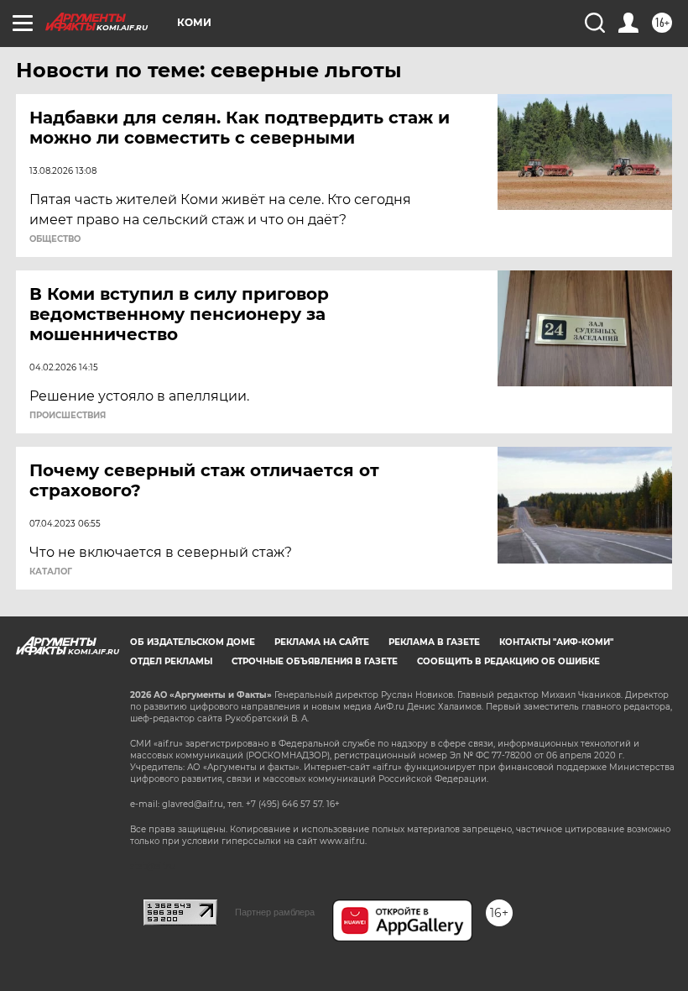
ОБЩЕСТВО (55, 239)
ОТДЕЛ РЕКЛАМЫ (171, 661)
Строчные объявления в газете (315, 661)
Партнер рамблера (275, 912)
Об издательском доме (192, 642)
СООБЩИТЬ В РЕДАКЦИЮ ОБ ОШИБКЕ (508, 661)
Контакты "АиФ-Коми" (556, 642)
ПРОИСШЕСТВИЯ (67, 416)
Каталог (50, 572)
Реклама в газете (434, 642)
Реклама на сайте (321, 642)
